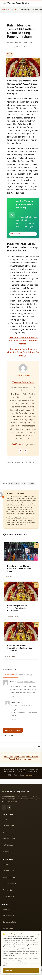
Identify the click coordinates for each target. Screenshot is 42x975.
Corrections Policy (10, 922)
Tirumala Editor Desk (23, 382)
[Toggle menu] (38, 3)
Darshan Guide (8, 826)
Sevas (5, 832)
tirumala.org (29, 775)
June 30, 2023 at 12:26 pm (23, 705)
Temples (31, 483)
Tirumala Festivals (9, 884)
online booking (14, 483)
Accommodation (9, 839)
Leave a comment (12, 730)
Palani (9, 53)
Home (3, 10)
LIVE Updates (12, 10)
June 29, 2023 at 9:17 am (26, 682)
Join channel (15, 233)
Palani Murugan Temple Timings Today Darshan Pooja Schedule (17, 608)
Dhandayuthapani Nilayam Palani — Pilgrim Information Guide (19, 568)
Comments (11, 674)
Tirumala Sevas (8, 871)
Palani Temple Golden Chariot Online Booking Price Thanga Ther (19, 648)
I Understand (9, 970)
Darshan (6, 864)
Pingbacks (26, 675)
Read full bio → (17, 444)
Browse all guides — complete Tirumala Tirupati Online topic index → (21, 758)
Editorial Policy (8, 916)
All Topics (6, 852)
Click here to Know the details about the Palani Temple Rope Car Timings (23, 352)
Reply (12, 696)
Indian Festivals (9, 897)
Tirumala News (8, 890)
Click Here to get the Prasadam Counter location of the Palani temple (23, 340)
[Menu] (39, 745)
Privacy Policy (8, 928)
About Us (6, 909)
